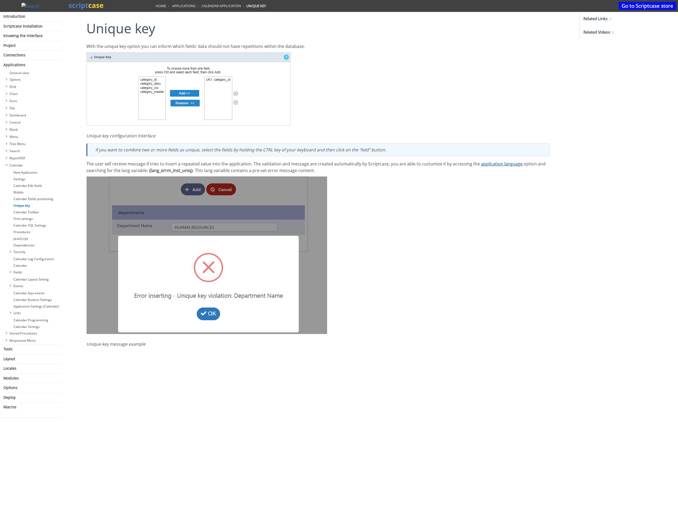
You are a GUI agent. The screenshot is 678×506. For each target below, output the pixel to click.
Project (9, 45)
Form (13, 101)
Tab (12, 108)
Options (15, 79)
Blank (14, 129)
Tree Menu (17, 144)
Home (161, 5)
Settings (19, 179)
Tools (7, 348)
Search (15, 151)
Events (18, 286)
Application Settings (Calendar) (36, 306)
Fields (18, 272)
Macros (9, 406)
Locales (9, 368)
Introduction (14, 16)
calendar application (221, 5)
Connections (14, 54)
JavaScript (21, 238)
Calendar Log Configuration (34, 259)
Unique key (22, 205)
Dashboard (18, 115)
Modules (11, 378)
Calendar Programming (31, 320)
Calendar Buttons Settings (33, 299)
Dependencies (24, 245)
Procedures (22, 232)
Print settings (23, 218)
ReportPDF (17, 158)
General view (19, 73)
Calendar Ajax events (29, 293)
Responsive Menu (22, 340)
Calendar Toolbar (26, 212)
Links (17, 313)
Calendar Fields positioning (33, 199)
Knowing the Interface (23, 35)
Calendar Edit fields (28, 185)
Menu (14, 136)
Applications (14, 64)
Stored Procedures (23, 333)
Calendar (16, 165)
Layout (9, 358)
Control (15, 122)
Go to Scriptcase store (647, 5)
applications (183, 5)
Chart (14, 94)
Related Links (596, 18)
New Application (25, 172)
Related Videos (597, 32)
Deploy (9, 397)
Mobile (19, 192)
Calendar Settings (27, 326)
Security (19, 252)
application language (502, 164)
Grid (13, 86)
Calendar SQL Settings (30, 225)
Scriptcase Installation (23, 26)
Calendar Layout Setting (31, 279)
